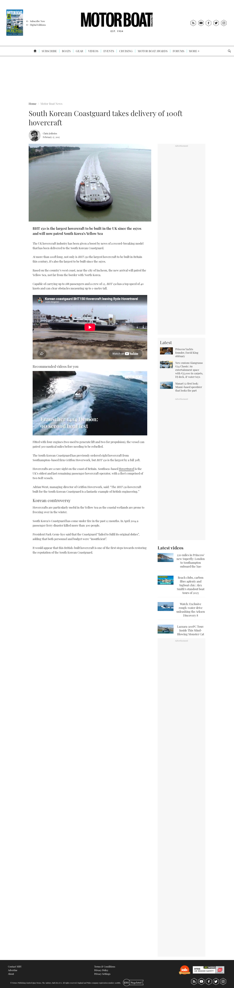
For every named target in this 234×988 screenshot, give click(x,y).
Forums (178, 51)
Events (108, 51)
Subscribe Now (37, 21)
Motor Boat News (51, 104)
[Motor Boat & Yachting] (117, 23)
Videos (93, 51)
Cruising (126, 51)
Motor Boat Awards (152, 51)
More (193, 51)
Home (32, 104)
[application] (90, 403)
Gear (79, 51)
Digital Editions (37, 24)
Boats (66, 51)
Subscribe (49, 51)
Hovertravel (126, 469)
